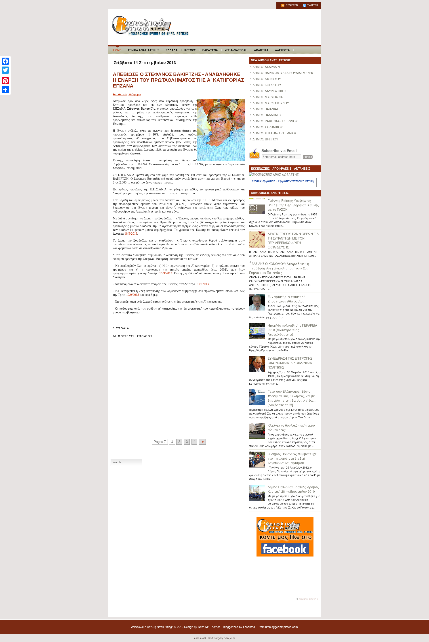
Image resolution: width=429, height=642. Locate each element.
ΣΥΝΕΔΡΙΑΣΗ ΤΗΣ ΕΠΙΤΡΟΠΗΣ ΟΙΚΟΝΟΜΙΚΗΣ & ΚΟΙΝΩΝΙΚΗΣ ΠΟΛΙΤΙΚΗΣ (290, 362)
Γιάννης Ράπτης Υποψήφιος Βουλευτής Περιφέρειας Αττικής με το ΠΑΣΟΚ (293, 205)
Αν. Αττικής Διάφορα (127, 94)
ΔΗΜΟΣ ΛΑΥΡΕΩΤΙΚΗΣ (269, 91)
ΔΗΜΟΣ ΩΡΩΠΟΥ (265, 139)
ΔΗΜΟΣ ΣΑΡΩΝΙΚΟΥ (267, 127)
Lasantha (249, 627)
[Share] (5, 89)
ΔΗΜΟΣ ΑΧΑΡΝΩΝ (266, 67)
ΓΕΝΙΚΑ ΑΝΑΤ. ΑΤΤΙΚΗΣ (143, 50)
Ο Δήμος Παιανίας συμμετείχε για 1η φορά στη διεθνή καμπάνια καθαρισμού (292, 458)
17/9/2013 (132, 294)
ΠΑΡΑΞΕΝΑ (210, 50)
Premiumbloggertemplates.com (278, 627)
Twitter (312, 5)
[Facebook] (5, 61)
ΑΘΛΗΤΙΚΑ (261, 50)
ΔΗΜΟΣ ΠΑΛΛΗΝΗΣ (266, 115)
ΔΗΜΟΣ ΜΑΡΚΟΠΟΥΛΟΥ (270, 103)
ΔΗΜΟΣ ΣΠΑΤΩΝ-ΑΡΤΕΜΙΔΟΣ (274, 133)
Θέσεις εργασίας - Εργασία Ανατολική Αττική (283, 181)
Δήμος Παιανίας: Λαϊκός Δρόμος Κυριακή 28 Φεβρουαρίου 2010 (293, 489)
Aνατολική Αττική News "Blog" (152, 627)
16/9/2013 (130, 233)
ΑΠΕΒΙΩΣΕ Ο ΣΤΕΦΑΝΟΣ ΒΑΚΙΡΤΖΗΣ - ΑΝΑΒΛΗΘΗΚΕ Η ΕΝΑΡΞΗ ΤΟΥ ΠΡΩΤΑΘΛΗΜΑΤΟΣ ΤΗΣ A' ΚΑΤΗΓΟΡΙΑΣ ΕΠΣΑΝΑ (178, 80)
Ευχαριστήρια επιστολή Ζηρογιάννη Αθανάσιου (286, 298)
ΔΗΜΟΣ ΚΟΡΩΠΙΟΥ (266, 85)
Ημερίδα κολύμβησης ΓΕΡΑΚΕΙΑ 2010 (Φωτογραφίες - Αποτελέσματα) (292, 329)
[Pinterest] (5, 80)
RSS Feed (291, 5)
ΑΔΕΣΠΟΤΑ (282, 50)
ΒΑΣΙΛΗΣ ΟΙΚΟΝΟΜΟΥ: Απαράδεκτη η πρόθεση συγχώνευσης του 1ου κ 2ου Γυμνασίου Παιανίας (279, 268)
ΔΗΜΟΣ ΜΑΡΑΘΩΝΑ (267, 97)
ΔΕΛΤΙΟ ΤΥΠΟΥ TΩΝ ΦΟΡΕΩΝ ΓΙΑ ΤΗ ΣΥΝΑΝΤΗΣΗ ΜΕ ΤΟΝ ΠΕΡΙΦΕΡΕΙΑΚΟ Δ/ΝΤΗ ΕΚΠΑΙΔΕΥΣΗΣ (293, 240)
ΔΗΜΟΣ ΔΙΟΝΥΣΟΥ (266, 79)
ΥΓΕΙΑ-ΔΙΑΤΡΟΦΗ (236, 50)
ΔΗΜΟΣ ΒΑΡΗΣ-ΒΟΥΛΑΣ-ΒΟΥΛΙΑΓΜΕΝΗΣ (283, 73)
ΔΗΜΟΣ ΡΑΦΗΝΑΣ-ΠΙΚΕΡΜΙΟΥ (275, 121)
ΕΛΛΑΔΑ (172, 50)
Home (117, 50)
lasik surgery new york (221, 638)
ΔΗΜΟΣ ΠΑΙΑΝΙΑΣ (265, 109)
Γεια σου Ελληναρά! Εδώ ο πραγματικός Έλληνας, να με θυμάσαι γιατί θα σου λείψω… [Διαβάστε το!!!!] (292, 398)
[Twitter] (5, 70)
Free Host (200, 638)
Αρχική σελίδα (308, 599)
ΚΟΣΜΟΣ (190, 50)
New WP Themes (209, 627)
